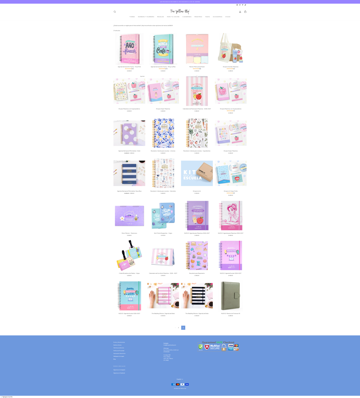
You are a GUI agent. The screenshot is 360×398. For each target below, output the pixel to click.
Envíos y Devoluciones (119, 342)
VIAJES (227, 16)
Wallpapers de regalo (118, 356)
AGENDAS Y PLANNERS (146, 16)
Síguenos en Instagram (119, 369)
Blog (114, 359)
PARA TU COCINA (173, 16)
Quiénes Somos (117, 345)
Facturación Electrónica (119, 353)
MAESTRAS (198, 16)
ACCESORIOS (217, 16)
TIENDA (132, 16)
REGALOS (160, 16)
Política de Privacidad (118, 350)
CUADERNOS (187, 16)
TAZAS (207, 16)
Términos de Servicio (118, 348)
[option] (180, 2)
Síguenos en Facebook (119, 373)
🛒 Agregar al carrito (6, 397)
